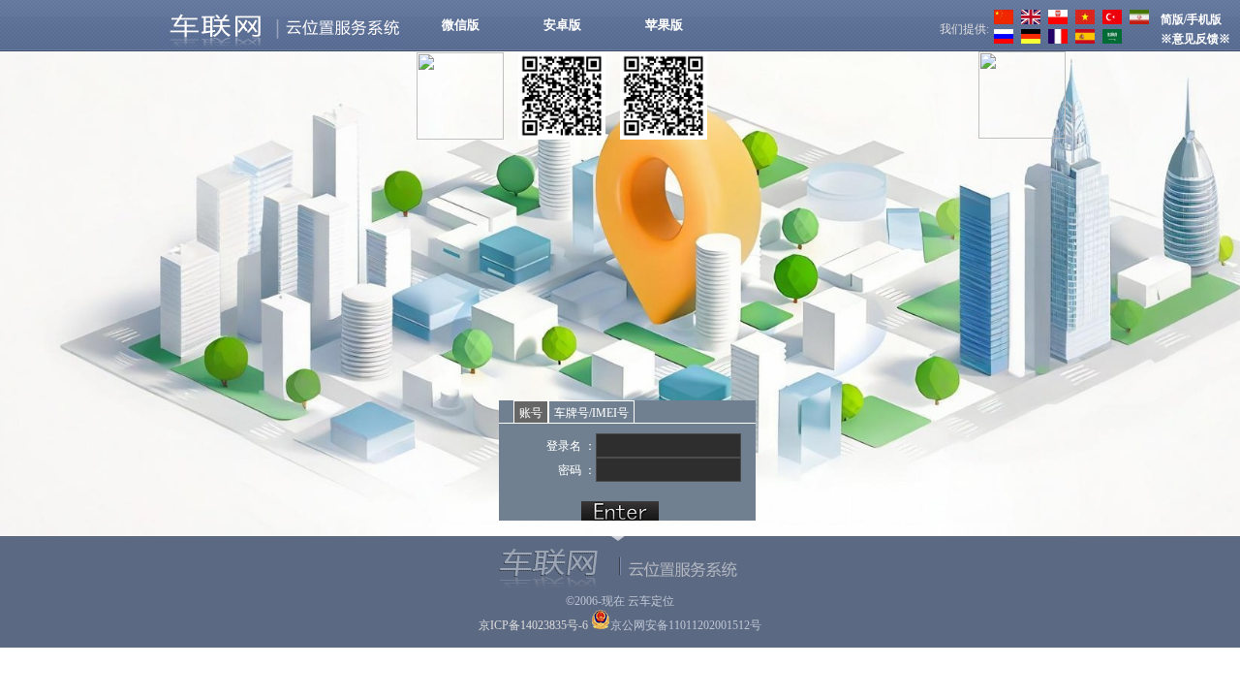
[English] (1028, 20)
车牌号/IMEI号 (591, 413)
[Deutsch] (1028, 40)
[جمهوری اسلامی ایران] (1137, 20)
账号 (530, 413)
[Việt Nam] (1082, 20)
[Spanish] (1082, 40)
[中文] (1001, 20)
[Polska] (1055, 20)
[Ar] (1110, 40)
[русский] (1001, 40)
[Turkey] (1110, 20)
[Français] (1055, 40)
